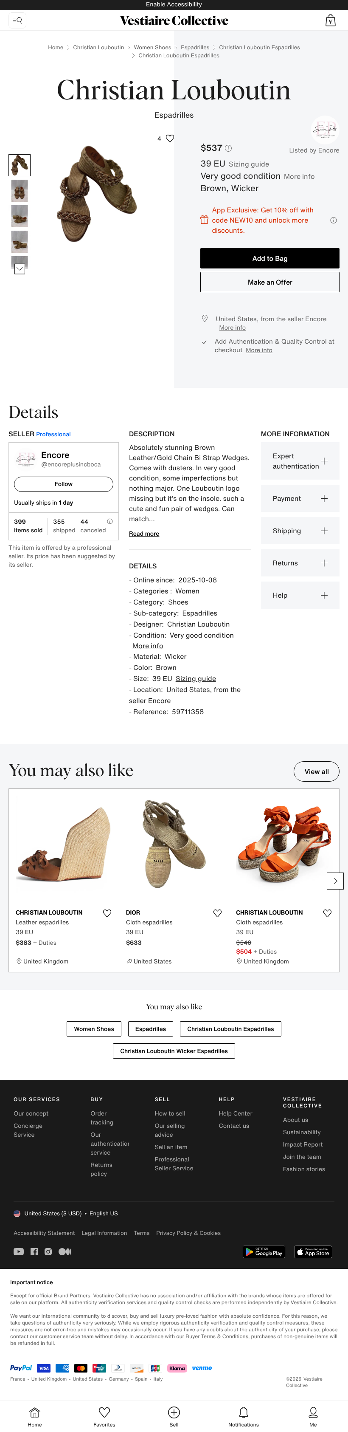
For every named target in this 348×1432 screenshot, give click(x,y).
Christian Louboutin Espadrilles (259, 47)
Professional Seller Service (173, 1164)
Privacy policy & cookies (188, 1233)
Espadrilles (195, 47)
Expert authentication (296, 461)
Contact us (234, 1125)
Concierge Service (28, 1130)
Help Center (236, 1113)
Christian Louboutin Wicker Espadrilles (174, 1051)
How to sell (169, 1113)
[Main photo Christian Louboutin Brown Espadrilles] (19, 165)
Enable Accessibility (174, 4)
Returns (285, 563)
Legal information (104, 1233)
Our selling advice (169, 1130)
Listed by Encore (314, 150)
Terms (141, 1233)
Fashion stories (304, 1169)
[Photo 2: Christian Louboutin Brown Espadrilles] (19, 191)
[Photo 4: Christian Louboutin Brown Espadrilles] (19, 242)
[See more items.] (19, 269)
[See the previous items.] (19, 154)
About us (295, 1120)
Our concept (31, 1113)
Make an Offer (270, 282)
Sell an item (170, 1147)
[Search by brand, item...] (17, 20)
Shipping (287, 530)
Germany (119, 1379)
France (17, 1379)
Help (280, 595)
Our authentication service (110, 1143)
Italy (158, 1379)
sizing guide (249, 164)
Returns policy (101, 1169)
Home (55, 47)
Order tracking (101, 1118)
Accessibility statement (44, 1233)
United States (88, 1379)
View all (316, 771)
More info (299, 176)
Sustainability (302, 1132)
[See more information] (334, 220)
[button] (331, 20)
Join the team (302, 1156)
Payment (287, 498)
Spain (141, 1379)
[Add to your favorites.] (107, 913)
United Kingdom (49, 1379)
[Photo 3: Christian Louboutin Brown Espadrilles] (19, 216)
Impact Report (303, 1144)
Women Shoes (152, 47)
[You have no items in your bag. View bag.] (331, 20)
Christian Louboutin (98, 47)
